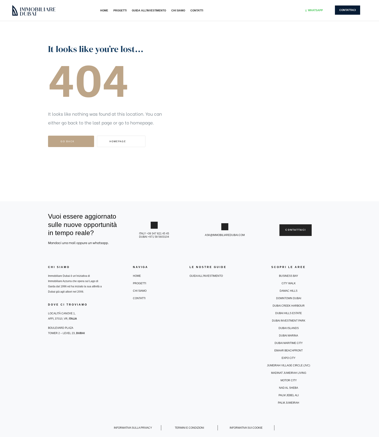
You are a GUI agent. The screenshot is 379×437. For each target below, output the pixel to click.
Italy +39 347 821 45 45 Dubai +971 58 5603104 (154, 235)
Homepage (118, 141)
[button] (295, 230)
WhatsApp (315, 10)
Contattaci (347, 10)
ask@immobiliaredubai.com (225, 235)
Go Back (68, 141)
